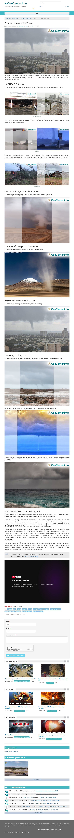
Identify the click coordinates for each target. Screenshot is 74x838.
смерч (19, 609)
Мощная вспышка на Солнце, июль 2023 (47, 791)
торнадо (9, 609)
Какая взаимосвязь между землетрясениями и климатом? (51, 735)
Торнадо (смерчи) (24, 26)
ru (40, 6)
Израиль (35, 609)
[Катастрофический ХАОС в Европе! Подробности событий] (21, 698)
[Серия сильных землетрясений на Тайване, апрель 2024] (53, 670)
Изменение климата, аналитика (21, 737)
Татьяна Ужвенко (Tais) (28, 797)
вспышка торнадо (38, 611)
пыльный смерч (44, 609)
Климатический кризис (11, 751)
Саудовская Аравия (55, 609)
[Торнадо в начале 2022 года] (21, 104)
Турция (30, 609)
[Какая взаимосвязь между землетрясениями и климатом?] (53, 726)
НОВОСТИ (11, 661)
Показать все (38, 813)
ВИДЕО (9, 689)
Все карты (36, 779)
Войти (67, 6)
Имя (8, 621)
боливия (18, 611)
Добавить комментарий (16, 655)
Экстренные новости (19, 710)
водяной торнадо (27, 611)
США (14, 609)
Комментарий (11, 635)
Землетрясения (50, 682)
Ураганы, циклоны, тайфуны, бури (22, 681)
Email (8, 628)
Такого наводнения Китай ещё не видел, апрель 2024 (20, 679)
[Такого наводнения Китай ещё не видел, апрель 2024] (21, 670)
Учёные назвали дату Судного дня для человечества (45, 800)
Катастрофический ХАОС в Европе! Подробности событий (19, 707)
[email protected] (31, 556)
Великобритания (9, 611)
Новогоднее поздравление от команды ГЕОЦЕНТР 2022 (43, 809)
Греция (24, 609)
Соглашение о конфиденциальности (49, 829)
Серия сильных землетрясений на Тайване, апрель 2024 (52, 679)
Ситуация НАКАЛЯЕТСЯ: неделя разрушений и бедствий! (51, 707)
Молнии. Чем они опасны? (12, 735)
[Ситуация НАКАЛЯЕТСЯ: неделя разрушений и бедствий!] (53, 698)
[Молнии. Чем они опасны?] (21, 726)
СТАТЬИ (10, 717)
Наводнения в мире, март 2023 (47, 797)
